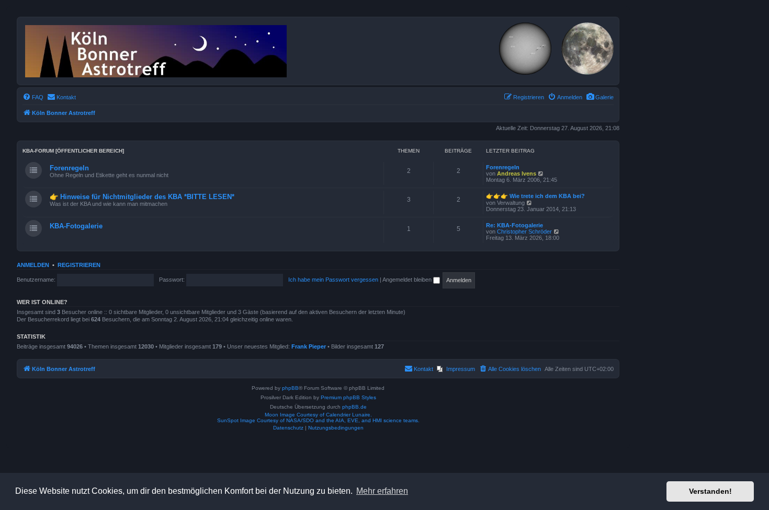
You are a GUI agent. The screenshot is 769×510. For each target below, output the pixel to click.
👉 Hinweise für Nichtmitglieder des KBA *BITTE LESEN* (142, 197)
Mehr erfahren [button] (382, 490)
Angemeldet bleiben (407, 279)
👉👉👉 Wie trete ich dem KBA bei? (535, 196)
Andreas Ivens (516, 173)
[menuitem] (600, 97)
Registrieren (79, 265)
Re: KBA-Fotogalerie (514, 225)
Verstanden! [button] (710, 491)
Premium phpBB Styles (348, 397)
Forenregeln (69, 168)
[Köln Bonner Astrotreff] (156, 49)
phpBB (290, 388)
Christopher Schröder (524, 231)
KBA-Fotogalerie (76, 226)
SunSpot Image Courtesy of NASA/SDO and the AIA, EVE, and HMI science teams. (318, 420)
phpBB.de (354, 407)
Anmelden (33, 265)
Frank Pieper (308, 346)
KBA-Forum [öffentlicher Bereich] (73, 151)
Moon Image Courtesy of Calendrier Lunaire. (318, 415)
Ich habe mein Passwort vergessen (333, 279)
